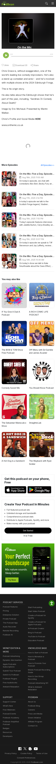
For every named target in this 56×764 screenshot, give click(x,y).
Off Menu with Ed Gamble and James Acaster (41, 351)
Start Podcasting (35, 607)
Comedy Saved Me (11, 388)
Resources (7, 732)
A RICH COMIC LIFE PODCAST (38, 313)
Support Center (9, 702)
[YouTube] (36, 748)
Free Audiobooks (10, 682)
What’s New (8, 706)
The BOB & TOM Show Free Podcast (12, 351)
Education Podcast (36, 640)
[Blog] (30, 748)
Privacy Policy (11, 753)
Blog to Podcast (34, 632)
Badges (6, 728)
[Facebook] (19, 748)
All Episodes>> (47, 165)
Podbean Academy (11, 718)
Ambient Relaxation (11, 687)
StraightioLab (35, 422)
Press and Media (35, 714)
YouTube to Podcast (36, 636)
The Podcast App (10, 623)
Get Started (28, 530)
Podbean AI (8, 635)
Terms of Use (41, 753)
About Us (32, 702)
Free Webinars (9, 710)
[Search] (46, 3)
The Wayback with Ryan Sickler (40, 462)
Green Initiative (34, 718)
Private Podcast (9, 619)
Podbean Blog (34, 706)
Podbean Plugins (10, 679)
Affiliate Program (35, 721)
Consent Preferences (26, 758)
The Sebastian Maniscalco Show (14, 424)
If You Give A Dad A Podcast (11, 313)
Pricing (6, 611)
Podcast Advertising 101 (38, 683)
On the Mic (25, 47)
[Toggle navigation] (52, 3)
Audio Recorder (9, 627)
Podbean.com (37, 762)
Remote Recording (10, 631)
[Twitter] (25, 748)
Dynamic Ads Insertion (12, 660)
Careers (31, 710)
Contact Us (33, 726)
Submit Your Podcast (12, 671)
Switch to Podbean (11, 675)
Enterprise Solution (11, 615)
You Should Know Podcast (41, 388)
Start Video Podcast (36, 611)
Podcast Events (9, 714)
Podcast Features (10, 607)
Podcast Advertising (11, 656)
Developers (8, 736)
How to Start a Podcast (38, 652)
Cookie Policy (26, 753)
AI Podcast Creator (36, 628)
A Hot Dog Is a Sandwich (13, 461)
